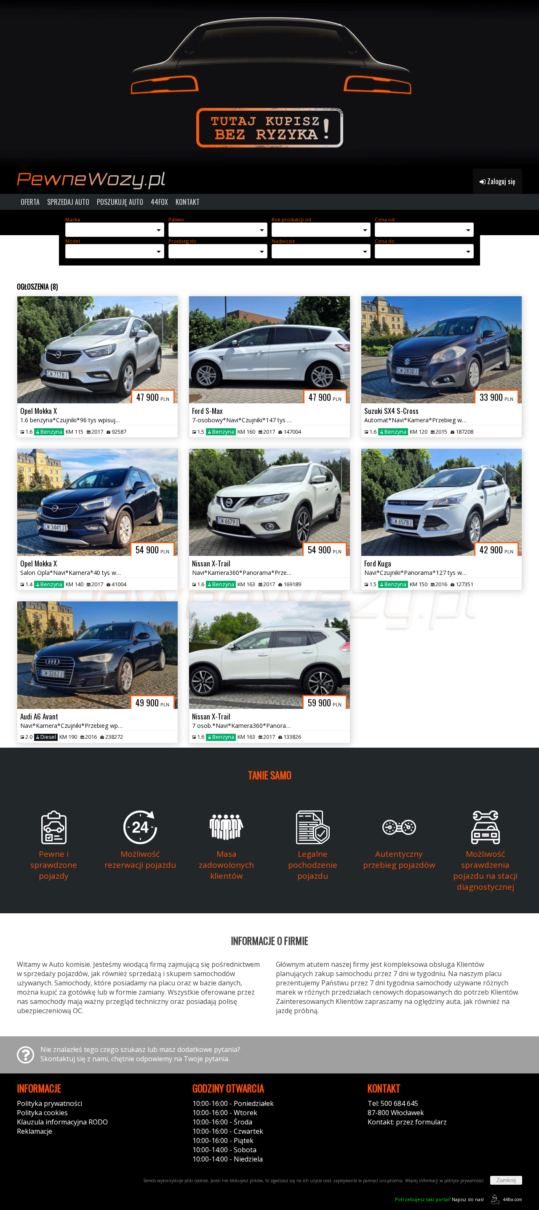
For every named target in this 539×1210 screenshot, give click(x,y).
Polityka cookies (42, 1112)
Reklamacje (34, 1131)
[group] (269, 84)
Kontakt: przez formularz (407, 1122)
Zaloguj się (500, 181)
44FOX (159, 202)
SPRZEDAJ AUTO (68, 202)
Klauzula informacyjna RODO (62, 1122)
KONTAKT (188, 202)
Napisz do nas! (439, 1199)
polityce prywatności (464, 1180)
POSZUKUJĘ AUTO (120, 202)
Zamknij (506, 1180)
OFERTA (30, 202)
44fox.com (512, 1199)
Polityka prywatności (49, 1103)
